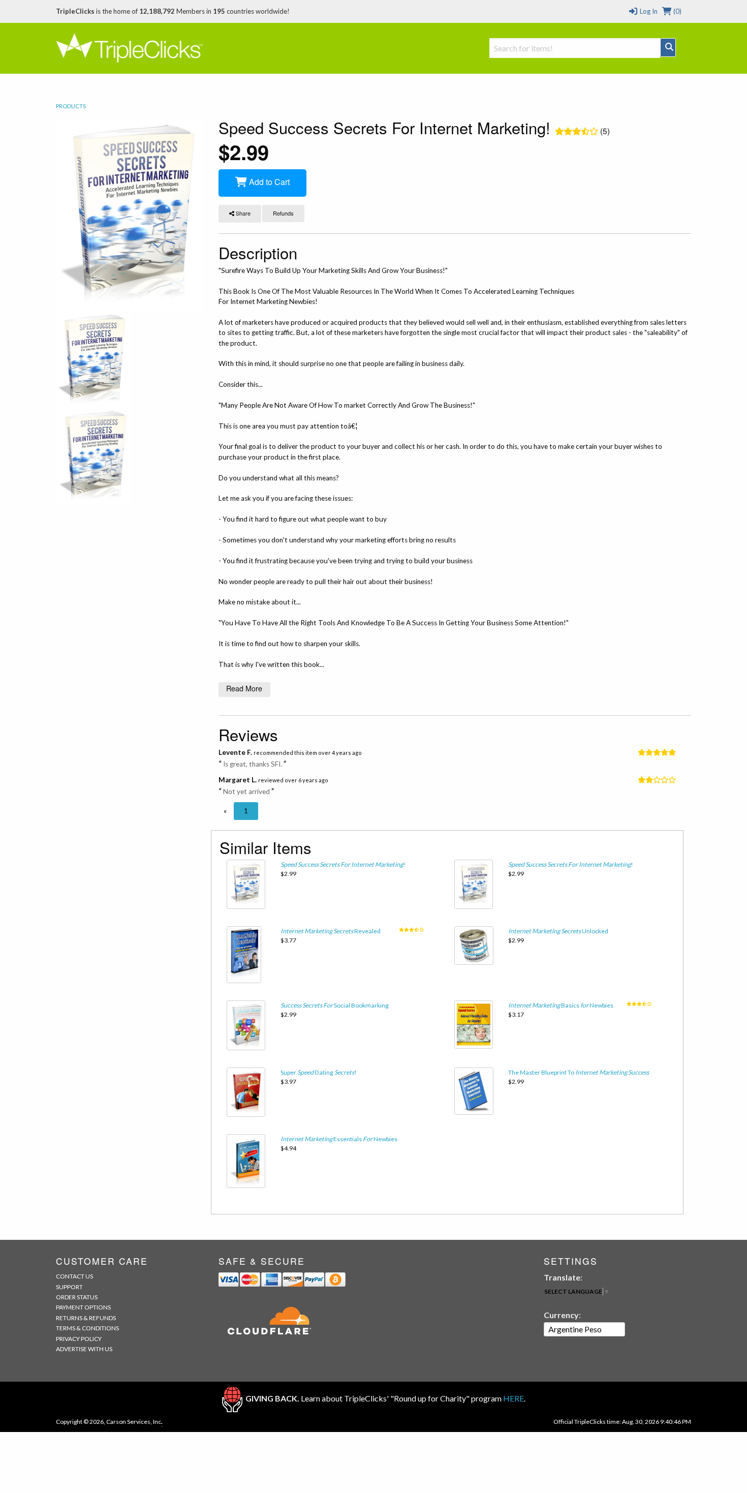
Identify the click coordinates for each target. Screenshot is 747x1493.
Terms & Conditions (87, 1328)
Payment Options (83, 1307)
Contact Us (74, 1276)
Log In (647, 11)
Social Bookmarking (335, 1005)
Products (71, 106)
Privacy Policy (79, 1339)
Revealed (331, 931)
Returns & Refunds (86, 1318)
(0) (676, 11)
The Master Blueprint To (578, 1072)
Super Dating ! (319, 1072)
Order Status (77, 1297)
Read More (244, 688)
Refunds (283, 213)
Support (69, 1287)
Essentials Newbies (339, 1139)
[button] (225, 811)
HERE (513, 1398)
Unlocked (558, 931)
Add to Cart (268, 182)
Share (242, 213)
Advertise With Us (84, 1349)
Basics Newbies (560, 1005)
